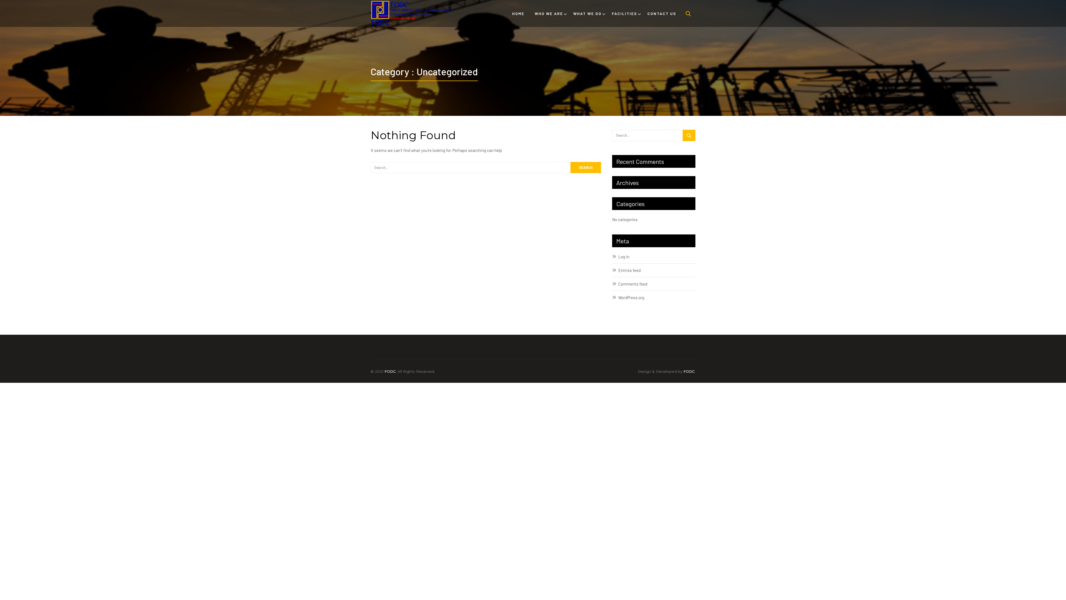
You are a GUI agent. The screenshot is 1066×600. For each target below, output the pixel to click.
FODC (689, 371)
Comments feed (632, 283)
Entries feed (629, 270)
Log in (623, 256)
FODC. (390, 371)
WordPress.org (631, 297)
